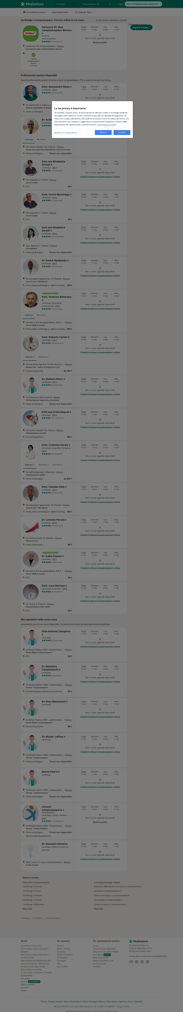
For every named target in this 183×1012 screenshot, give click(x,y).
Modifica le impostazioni (65, 133)
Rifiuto (103, 132)
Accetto (122, 132)
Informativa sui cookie (106, 125)
